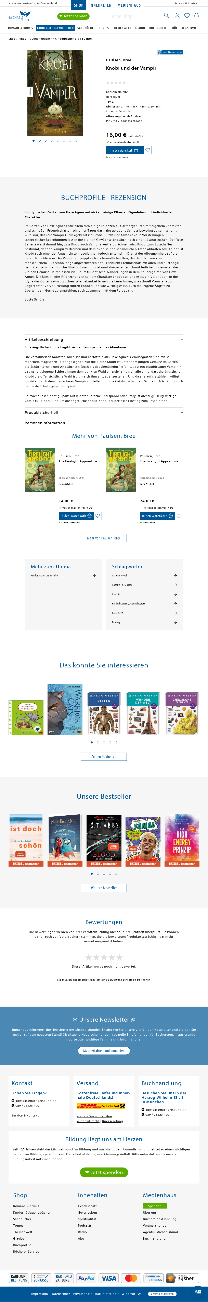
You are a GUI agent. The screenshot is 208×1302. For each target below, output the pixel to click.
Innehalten (100, 5)
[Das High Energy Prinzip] (182, 839)
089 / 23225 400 (27, 1106)
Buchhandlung (154, 1238)
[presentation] (26, 463)
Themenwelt (121, 28)
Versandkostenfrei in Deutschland (34, 3)
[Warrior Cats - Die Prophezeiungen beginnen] (65, 707)
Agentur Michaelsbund (160, 1232)
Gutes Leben (87, 1212)
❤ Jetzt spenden (73, 16)
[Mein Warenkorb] (196, 15)
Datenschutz (60, 1294)
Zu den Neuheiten (103, 756)
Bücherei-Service (185, 28)
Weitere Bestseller (104, 887)
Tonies (104, 28)
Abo (81, 1238)
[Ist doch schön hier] (26, 839)
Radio (82, 1232)
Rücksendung (112, 1121)
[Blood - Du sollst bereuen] (104, 839)
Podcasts (85, 1225)
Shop (78, 5)
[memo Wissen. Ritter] (104, 707)
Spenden (155, 1206)
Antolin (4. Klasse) (122, 585)
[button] (92, 742)
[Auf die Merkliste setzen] (148, 150)
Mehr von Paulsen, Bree (104, 538)
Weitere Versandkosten (94, 1116)
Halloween (117, 613)
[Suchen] (167, 16)
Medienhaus (129, 5)
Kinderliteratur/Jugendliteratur (129, 603)
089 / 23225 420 (157, 1114)
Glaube (140, 28)
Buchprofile (158, 28)
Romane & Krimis (20, 28)
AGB (141, 1294)
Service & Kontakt (186, 3)
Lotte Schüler (35, 299)
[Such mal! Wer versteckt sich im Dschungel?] (26, 707)
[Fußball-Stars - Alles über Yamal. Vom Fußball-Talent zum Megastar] (143, 839)
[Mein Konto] (177, 15)
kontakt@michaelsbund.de (35, 1101)
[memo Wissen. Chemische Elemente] (182, 707)
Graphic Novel (119, 575)
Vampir (116, 594)
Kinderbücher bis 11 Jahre (44, 575)
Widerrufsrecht (88, 1121)
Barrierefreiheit (107, 1294)
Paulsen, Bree (118, 60)
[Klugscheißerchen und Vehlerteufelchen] (65, 839)
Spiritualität (87, 1219)
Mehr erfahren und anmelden (104, 1050)
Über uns (150, 1212)
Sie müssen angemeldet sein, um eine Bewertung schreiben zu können (104, 979)
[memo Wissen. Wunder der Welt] (143, 707)
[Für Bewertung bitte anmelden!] (116, 83)
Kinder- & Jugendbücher (55, 28)
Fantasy (116, 622)
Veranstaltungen (156, 1225)
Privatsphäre (82, 1294)
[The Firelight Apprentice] (40, 470)
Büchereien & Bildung (160, 1219)
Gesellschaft (87, 1206)
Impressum (39, 1294)
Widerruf (128, 1294)
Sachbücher (86, 28)
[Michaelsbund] (20, 17)
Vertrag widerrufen (162, 1294)
